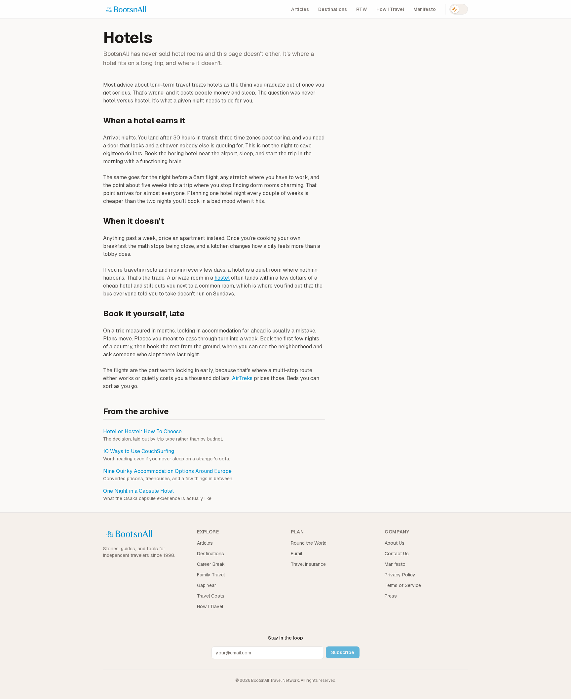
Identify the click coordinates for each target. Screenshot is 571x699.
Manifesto (424, 9)
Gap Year (206, 585)
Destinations (332, 9)
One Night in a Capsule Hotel (138, 490)
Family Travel (211, 575)
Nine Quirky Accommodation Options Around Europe (167, 471)
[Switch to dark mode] (458, 9)
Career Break (211, 564)
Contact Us (397, 554)
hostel (222, 277)
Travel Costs (210, 596)
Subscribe (342, 652)
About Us (394, 543)
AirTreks (242, 378)
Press (391, 596)
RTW (361, 9)
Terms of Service (403, 585)
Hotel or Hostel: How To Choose (142, 431)
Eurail (296, 554)
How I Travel (390, 9)
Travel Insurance (308, 564)
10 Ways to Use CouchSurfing (138, 451)
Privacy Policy (400, 575)
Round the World (308, 543)
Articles (300, 9)
